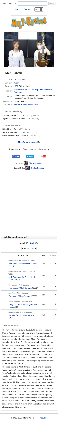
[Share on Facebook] (16, 156)
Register (27, 9)
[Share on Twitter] (30, 156)
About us (43, 418)
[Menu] (38, 9)
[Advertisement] (29, 204)
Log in (18, 9)
